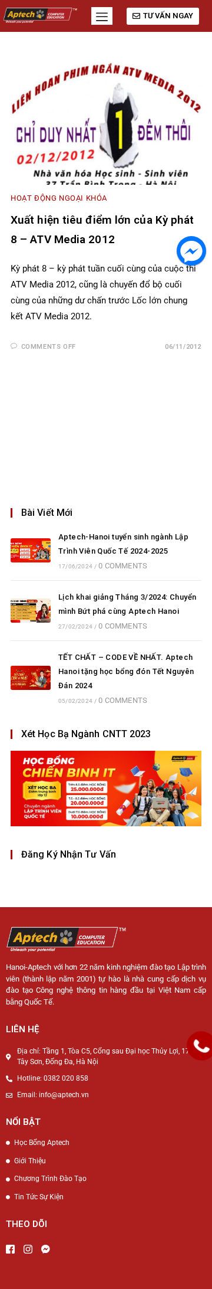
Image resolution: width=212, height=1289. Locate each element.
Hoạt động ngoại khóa (59, 198)
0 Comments (122, 565)
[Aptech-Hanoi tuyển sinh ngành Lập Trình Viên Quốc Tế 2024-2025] (31, 550)
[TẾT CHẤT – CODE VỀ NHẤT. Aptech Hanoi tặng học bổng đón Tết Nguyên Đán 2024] (31, 678)
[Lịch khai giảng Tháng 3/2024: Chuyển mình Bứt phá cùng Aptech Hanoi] (31, 610)
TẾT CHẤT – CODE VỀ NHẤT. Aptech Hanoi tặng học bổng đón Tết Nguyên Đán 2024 (126, 671)
